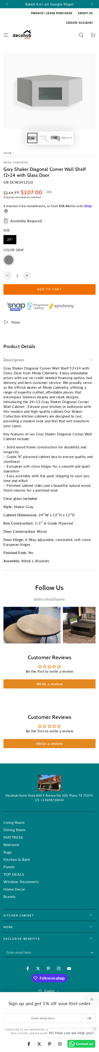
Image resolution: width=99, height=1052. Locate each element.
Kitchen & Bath (16, 859)
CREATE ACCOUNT (79, 22)
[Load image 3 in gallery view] (55, 138)
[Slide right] (92, 4)
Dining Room (14, 829)
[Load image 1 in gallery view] (32, 138)
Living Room (14, 822)
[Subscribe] (93, 953)
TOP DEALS (13, 874)
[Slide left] (7, 4)
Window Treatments (21, 881)
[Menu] (6, 35)
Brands (9, 896)
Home (7, 153)
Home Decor (14, 889)
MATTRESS (13, 837)
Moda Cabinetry (15, 162)
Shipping (8, 197)
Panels (9, 867)
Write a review (49, 684)
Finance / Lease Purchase (52, 13)
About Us (85, 13)
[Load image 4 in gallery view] (67, 138)
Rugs (7, 852)
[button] (81, 35)
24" (11, 241)
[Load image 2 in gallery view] (44, 138)
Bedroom (11, 844)
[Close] (92, 999)
